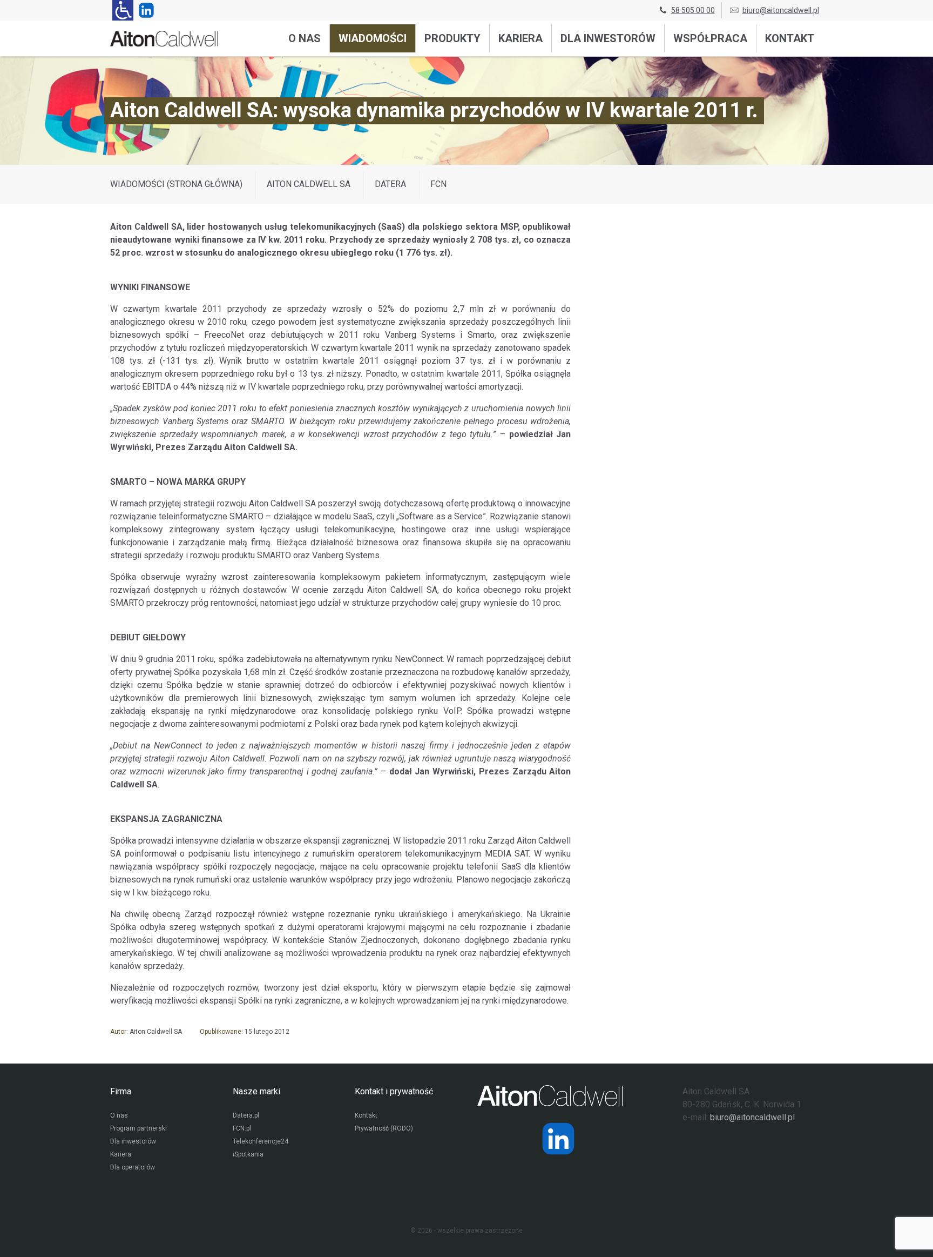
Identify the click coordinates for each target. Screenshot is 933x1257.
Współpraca (710, 38)
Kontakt (789, 38)
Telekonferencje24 (260, 1141)
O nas (304, 38)
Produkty (452, 38)
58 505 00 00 (693, 10)
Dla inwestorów (607, 38)
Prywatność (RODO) (384, 1128)
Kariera (520, 38)
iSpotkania (248, 1154)
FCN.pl (242, 1128)
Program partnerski (138, 1128)
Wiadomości (373, 38)
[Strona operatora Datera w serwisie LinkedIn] (558, 1138)
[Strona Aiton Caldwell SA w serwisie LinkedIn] (144, 10)
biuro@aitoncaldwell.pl (780, 10)
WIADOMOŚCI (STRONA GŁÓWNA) (176, 184)
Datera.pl (246, 1115)
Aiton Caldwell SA (308, 184)
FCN (438, 184)
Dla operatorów (132, 1167)
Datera (390, 184)
